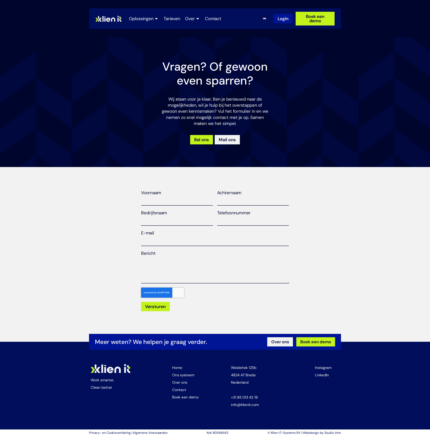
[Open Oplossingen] (156, 18)
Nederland (240, 382)
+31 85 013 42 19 (244, 397)
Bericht (148, 253)
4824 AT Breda (243, 375)
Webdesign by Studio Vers (322, 433)
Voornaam (151, 193)
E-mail (147, 233)
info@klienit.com (245, 404)
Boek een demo (185, 397)
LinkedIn (322, 375)
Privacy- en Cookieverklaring (110, 433)
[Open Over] (198, 18)
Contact (179, 389)
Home (177, 367)
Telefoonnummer (234, 213)
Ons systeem (183, 375)
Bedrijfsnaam (154, 213)
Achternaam (229, 193)
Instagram (323, 367)
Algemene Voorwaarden (150, 433)
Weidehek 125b (243, 367)
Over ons (179, 382)
